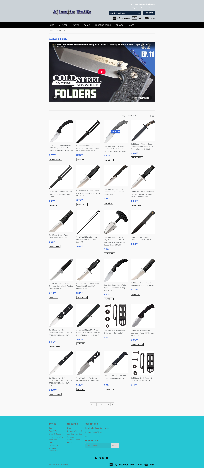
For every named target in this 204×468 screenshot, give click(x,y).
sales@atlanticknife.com (100, 428)
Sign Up (114, 445)
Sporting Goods (103, 25)
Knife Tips (53, 440)
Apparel (63, 25)
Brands (120, 25)
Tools (87, 25)
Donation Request (74, 431)
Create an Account (148, 8)
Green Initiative (55, 434)
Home (51, 25)
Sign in (135, 8)
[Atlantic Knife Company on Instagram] (103, 458)
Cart (151, 13)
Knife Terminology (56, 437)
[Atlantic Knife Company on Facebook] (96, 458)
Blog (69, 428)
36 (108, 404)
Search (52, 428)
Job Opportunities (74, 434)
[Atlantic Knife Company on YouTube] (107, 458)
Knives (75, 25)
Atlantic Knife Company (62, 464)
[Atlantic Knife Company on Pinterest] (100, 458)
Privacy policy (72, 437)
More (131, 25)
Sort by (122, 116)
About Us (53, 431)
